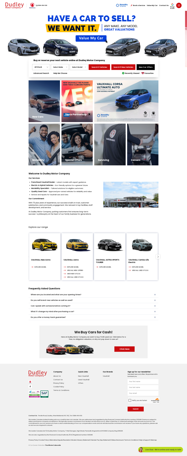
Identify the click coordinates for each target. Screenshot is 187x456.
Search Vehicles (99, 67)
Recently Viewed (131, 73)
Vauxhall (106, 376)
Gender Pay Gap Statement (101, 440)
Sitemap (154, 440)
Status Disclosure (117, 440)
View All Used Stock (75, 277)
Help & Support (144, 440)
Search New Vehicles (123, 67)
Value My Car (152, 5)
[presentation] (29, 257)
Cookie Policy (58, 387)
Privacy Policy (58, 383)
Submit (136, 409)
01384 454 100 (42, 5)
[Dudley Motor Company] (14, 5)
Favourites (148, 73)
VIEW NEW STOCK (73, 274)
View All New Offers (75, 270)
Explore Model (40, 267)
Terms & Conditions (61, 390)
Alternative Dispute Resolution (60, 440)
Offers (80, 383)
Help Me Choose (60, 73)
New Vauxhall (83, 376)
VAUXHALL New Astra (40, 260)
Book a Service (139, 5)
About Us (57, 376)
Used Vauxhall (83, 379)
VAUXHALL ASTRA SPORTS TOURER (107, 261)
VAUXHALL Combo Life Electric (138, 261)
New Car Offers (145, 67)
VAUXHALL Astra (71, 260)
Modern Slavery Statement (80, 440)
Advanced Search (41, 73)
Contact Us (164, 5)
